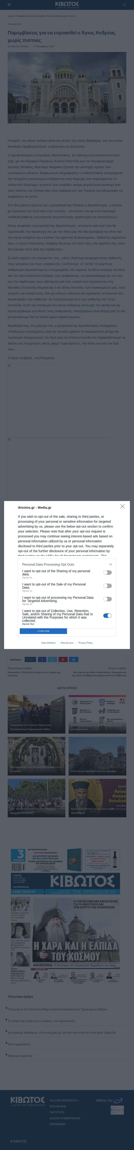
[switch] (107, 572)
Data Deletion (49, 642)
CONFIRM (43, 631)
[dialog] (67, 575)
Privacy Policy (85, 642)
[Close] (123, 507)
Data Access (67, 642)
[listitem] (67, 564)
